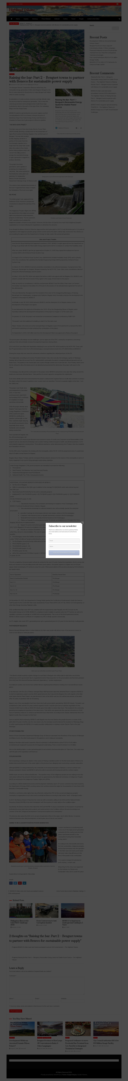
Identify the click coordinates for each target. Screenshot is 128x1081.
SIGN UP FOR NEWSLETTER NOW (64, 552)
